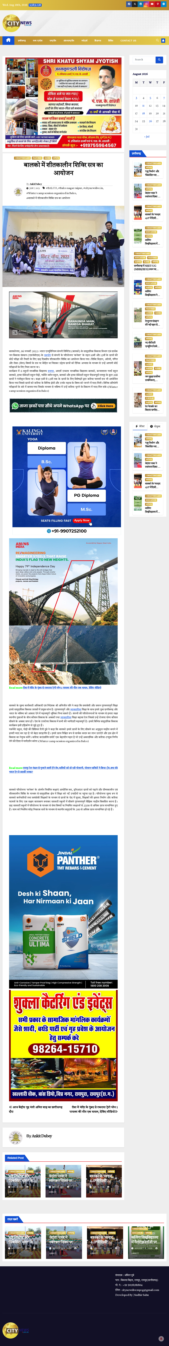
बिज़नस (98, 40)
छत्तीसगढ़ (22, 40)
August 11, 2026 (103, 1248)
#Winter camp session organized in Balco (51, 193)
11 (143, 106)
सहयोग (47, 355)
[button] (157, 40)
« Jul (146, 136)
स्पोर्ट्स (84, 40)
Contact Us (128, 40)
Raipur (138, 262)
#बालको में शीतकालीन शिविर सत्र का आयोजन (48, 198)
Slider (47, 158)
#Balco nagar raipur (70, 188)
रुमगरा (51, 371)
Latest (149, 313)
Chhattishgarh (22, 158)
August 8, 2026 (144, 1248)
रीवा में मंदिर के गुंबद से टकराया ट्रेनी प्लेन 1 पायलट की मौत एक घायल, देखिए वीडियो (62, 688)
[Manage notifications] (161, 1338)
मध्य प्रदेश (37, 40)
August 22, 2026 (21, 1248)
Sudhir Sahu (141, 1295)
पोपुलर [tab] (156, 426)
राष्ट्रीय (53, 40)
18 (143, 113)
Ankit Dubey (36, 184)
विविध (110, 40)
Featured (37, 158)
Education (151, 232)
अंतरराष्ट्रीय (69, 40)
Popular (149, 398)
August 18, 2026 (62, 1248)
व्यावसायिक (75, 709)
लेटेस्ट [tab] (141, 426)
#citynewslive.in (93, 188)
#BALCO (51, 188)
